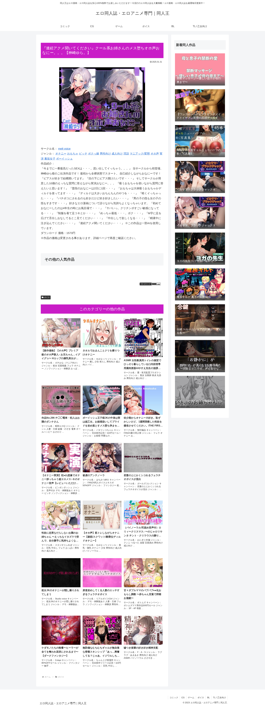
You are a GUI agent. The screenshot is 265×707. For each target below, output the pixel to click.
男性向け (105, 153)
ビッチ (83, 153)
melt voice (64, 148)
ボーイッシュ (64, 158)
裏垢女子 (49, 158)
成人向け (117, 153)
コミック (174, 697)
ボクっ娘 (93, 153)
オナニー (60, 153)
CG (183, 697)
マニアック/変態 (140, 153)
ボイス (47, 297)
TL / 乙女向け (219, 697)
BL (208, 697)
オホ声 (155, 153)
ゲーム (191, 697)
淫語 (126, 153)
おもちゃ (72, 153)
